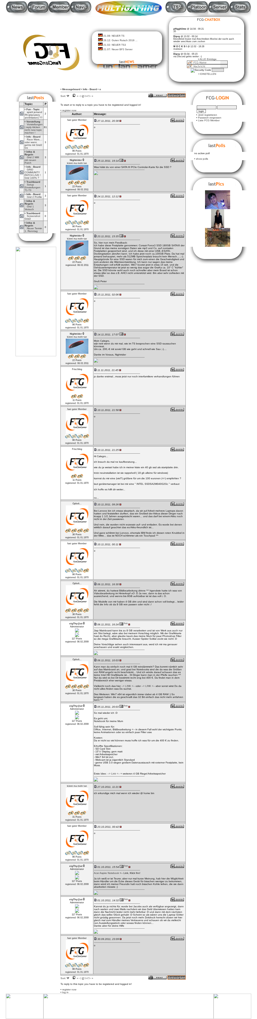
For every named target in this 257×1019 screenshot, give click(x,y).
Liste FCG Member (209, 120)
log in (65, 992)
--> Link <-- (113, 773)
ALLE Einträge (208, 59)
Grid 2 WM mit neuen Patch (32, 160)
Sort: (63, 96)
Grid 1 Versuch (29, 208)
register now (69, 110)
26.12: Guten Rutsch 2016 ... (120, 40)
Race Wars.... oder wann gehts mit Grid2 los (33, 143)
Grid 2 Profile (34, 197)
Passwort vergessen (209, 117)
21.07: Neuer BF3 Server (118, 49)
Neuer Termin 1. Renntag (33, 229)
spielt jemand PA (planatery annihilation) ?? (33, 115)
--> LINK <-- (128, 686)
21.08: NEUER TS (113, 35)
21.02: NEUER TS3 (114, 44)
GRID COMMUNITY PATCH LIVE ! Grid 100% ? (33, 173)
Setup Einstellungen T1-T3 (32, 187)
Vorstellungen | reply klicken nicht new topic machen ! (34, 128)
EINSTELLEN (208, 74)
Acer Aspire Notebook (106, 873)
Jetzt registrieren (207, 114)
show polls (202, 158)
